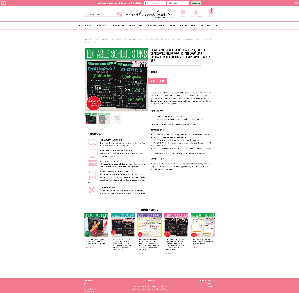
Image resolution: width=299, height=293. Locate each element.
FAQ (183, 16)
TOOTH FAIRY (117, 25)
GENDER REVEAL (156, 25)
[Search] (119, 14)
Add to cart (157, 81)
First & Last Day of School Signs (102, 39)
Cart (209, 16)
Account (196, 16)
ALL (218, 25)
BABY (172, 25)
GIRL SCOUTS (86, 25)
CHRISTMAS (206, 25)
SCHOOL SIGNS (187, 25)
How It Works (96, 134)
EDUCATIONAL (136, 25)
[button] (116, 134)
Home (86, 39)
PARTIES (101, 25)
